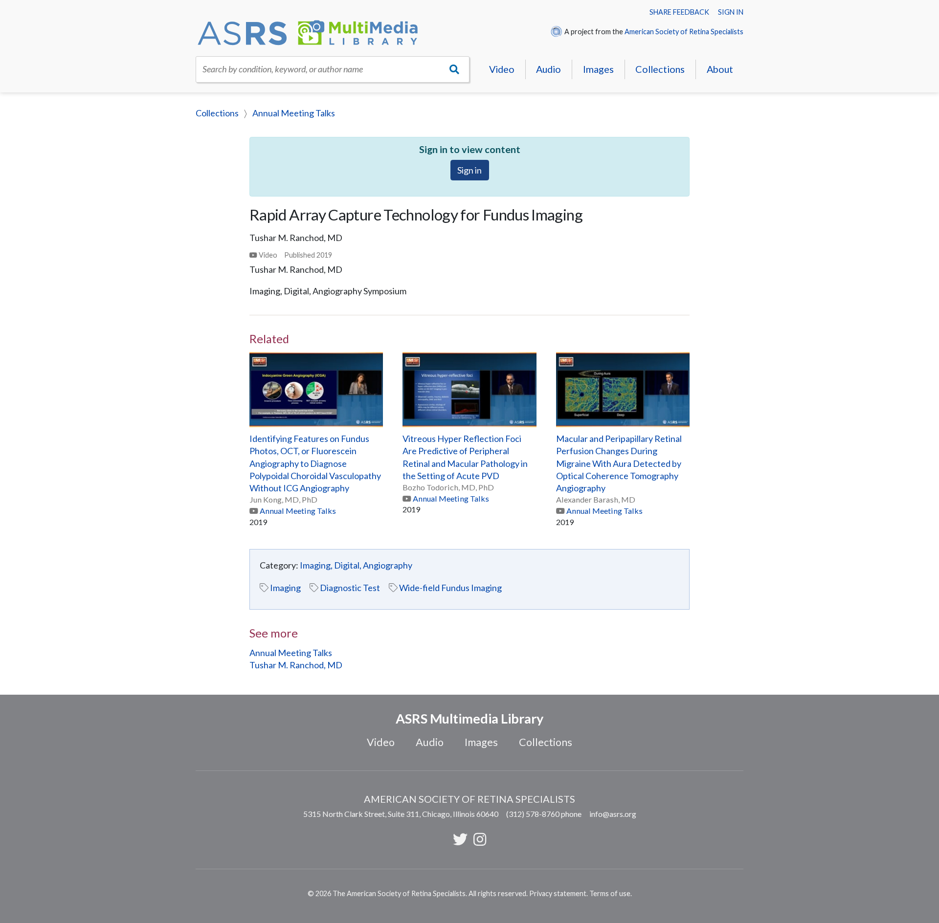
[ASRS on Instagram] (479, 839)
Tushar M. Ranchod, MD (295, 664)
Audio (548, 69)
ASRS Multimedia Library (469, 718)
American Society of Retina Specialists (684, 31)
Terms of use (609, 893)
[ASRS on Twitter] (460, 839)
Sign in (730, 12)
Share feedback (679, 12)
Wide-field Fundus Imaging (450, 587)
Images (598, 69)
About (720, 69)
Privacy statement (557, 893)
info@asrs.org (612, 813)
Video (501, 69)
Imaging (285, 587)
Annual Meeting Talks (293, 113)
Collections (660, 69)
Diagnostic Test (350, 587)
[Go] (454, 69)
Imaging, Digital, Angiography (356, 565)
